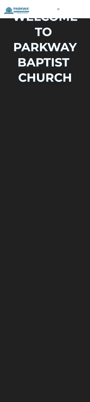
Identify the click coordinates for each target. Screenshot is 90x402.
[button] (58, 9)
